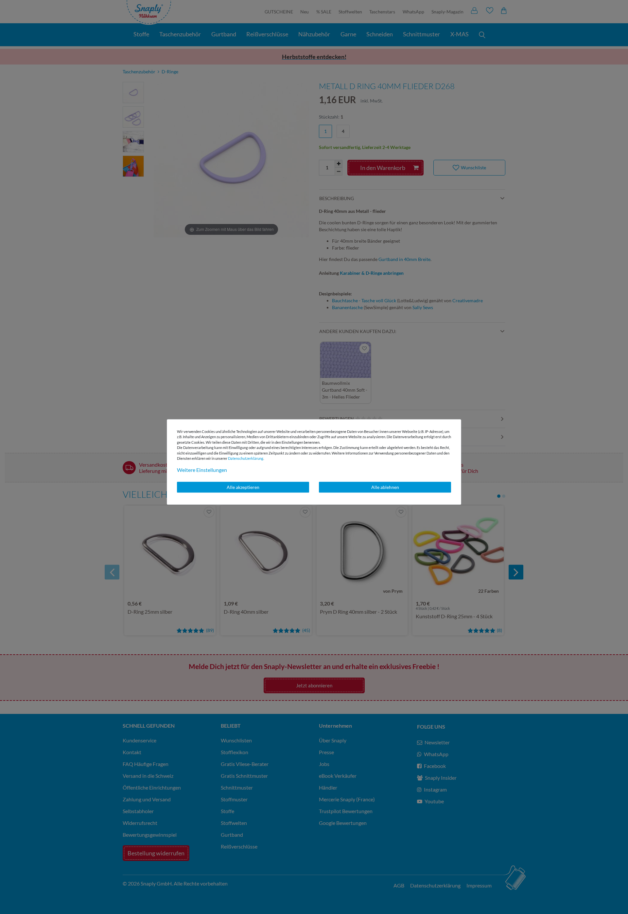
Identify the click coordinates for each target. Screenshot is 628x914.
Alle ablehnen (385, 487)
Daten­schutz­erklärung (245, 458)
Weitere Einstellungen (202, 470)
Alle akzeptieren (243, 487)
